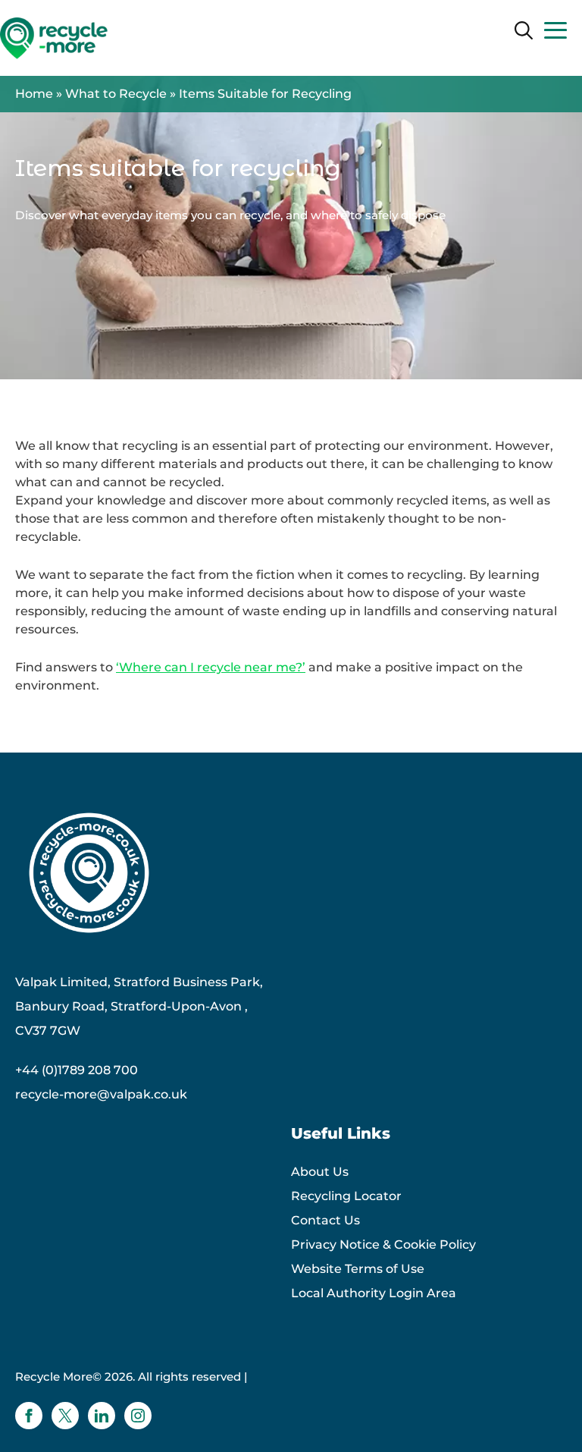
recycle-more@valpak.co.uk (101, 1094)
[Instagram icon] (138, 1415)
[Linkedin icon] (101, 1415)
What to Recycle (116, 93)
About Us (320, 1171)
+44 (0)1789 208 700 (76, 1070)
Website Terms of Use (357, 1269)
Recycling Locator (346, 1196)
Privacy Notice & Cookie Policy (383, 1244)
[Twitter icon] (65, 1415)
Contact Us (325, 1220)
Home (34, 93)
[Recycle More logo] (54, 38)
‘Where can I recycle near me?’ (210, 667)
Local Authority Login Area (373, 1293)
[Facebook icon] (28, 1415)
